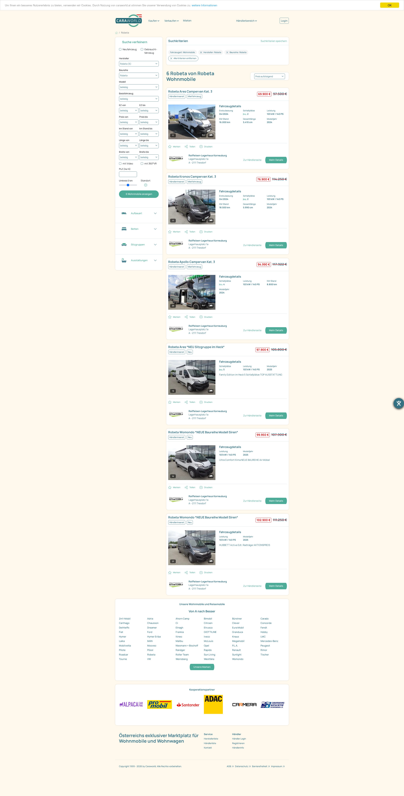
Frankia (180, 632)
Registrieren (238, 743)
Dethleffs (124, 627)
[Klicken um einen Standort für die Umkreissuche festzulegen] (145, 186)
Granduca (237, 632)
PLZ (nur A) (125, 168)
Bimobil (208, 618)
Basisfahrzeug (126, 93)
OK (390, 5)
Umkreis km (126, 180)
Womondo (237, 659)
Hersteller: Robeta (212, 52)
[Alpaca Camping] (131, 704)
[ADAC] (213, 704)
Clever (236, 623)
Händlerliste (210, 743)
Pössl (150, 650)
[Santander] (188, 704)
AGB (229, 766)
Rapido (208, 650)
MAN (149, 641)
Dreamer (152, 627)
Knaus (235, 636)
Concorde (266, 623)
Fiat (121, 632)
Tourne (123, 659)
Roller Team (182, 654)
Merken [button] (176, 146)
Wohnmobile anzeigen (139, 194)
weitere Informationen (204, 5)
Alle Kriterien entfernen (185, 58)
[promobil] (159, 704)
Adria (150, 618)
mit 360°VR (150, 163)
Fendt (264, 627)
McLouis (208, 641)
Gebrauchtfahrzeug (150, 51)
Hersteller (124, 58)
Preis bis (143, 116)
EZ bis (142, 105)
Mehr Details (276, 160)
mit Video (128, 163)
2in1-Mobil (125, 618)
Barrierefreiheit (259, 766)
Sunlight (236, 654)
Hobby (264, 632)
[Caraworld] (128, 20)
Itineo (179, 636)
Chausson (152, 623)
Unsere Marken (202, 667)
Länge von (124, 140)
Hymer (122, 636)
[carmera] (244, 704)
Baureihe (123, 70)
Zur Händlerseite (252, 160)
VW (149, 659)
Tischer (265, 654)
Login (284, 20)
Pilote (122, 650)
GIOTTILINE (210, 632)
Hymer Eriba (154, 636)
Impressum (276, 766)
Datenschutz (241, 766)
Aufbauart (136, 213)
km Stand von (126, 128)
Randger (180, 650)
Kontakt (208, 747)
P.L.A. (235, 645)
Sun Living (209, 654)
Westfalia (209, 659)
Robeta (151, 654)
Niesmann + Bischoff (187, 645)
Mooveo (151, 645)
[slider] (128, 185)
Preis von (123, 116)
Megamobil (238, 641)
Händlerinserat (176, 96)
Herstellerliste (211, 738)
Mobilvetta (125, 645)
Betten (134, 229)
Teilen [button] (192, 146)
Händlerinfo (238, 747)
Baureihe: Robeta (238, 52)
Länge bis (144, 140)
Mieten (187, 20)
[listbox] (269, 76)
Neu (190, 352)
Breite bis (144, 151)
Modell (122, 81)
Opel (206, 645)
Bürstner (237, 618)
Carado (265, 618)
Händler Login (239, 738)
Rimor (264, 650)
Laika (122, 641)
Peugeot (265, 645)
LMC (263, 636)
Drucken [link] (208, 146)
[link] (207, 91)
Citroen (208, 623)
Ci (177, 623)
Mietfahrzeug (194, 96)
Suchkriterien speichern (274, 41)
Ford (149, 632)
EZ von (122, 105)
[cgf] (273, 704)
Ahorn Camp (182, 618)
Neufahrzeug (130, 49)
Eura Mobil (238, 627)
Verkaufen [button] (170, 20)
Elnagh (179, 627)
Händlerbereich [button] (245, 20)
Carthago (124, 623)
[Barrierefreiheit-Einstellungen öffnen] (399, 403)
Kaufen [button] (153, 20)
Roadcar (123, 654)
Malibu (179, 641)
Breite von (124, 151)
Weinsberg (182, 659)
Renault (236, 650)
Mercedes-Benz (269, 641)
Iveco (207, 636)
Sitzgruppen (138, 244)
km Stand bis (145, 128)
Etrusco (208, 627)
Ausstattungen (139, 260)
